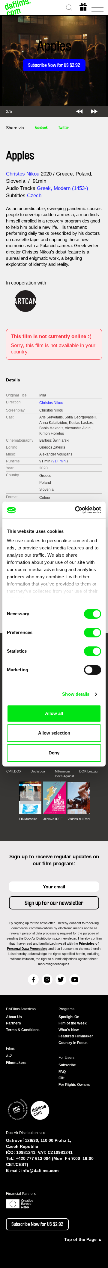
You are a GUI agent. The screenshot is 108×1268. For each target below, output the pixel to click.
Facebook (41, 127)
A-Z (9, 1056)
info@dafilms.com (39, 1170)
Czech (34, 195)
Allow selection (54, 732)
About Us (14, 1017)
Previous (79, 111)
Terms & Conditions (23, 1030)
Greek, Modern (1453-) (62, 188)
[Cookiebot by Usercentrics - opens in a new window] (76, 510)
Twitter (63, 127)
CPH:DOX (13, 771)
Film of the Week (72, 1023)
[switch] (92, 632)
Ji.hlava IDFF (53, 819)
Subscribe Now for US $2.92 (54, 65)
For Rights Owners (74, 1085)
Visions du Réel (79, 819)
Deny (54, 752)
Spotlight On (68, 1017)
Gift (61, 1078)
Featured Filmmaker (75, 1036)
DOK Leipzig (88, 771)
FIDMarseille (28, 819)
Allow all (54, 713)
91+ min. (59, 461)
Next (94, 111)
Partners (13, 1023)
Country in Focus (73, 1043)
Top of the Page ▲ (83, 1239)
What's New (68, 1030)
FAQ (62, 1072)
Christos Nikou (22, 174)
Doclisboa (38, 771)
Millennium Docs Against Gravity (64, 774)
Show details (75, 694)
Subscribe (67, 1065)
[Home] (18, 7)
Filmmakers (16, 1063)
